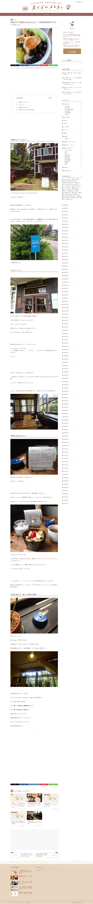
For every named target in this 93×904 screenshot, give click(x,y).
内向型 (72, 133)
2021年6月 (65, 323)
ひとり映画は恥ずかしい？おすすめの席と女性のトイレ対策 (72, 93)
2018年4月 (65, 426)
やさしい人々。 (22, 104)
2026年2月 (65, 221)
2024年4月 (65, 262)
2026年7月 (65, 208)
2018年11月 (66, 407)
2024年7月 (65, 253)
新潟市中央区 (73, 155)
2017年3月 (65, 468)
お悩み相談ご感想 (65, 182)
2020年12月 (66, 343)
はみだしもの (72, 182)
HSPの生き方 (72, 104)
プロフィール (57, 14)
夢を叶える (77, 189)
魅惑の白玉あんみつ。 (24, 107)
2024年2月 (65, 269)
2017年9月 (65, 448)
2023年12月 (66, 272)
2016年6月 (65, 493)
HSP (70, 179)
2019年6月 (65, 388)
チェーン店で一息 (70, 184)
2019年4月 (65, 394)
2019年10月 (66, 378)
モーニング (64, 187)
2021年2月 (65, 336)
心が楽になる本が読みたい (67, 192)
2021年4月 (65, 330)
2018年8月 (65, 413)
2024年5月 (65, 259)
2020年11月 (66, 346)
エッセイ (72, 129)
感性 (63, 194)
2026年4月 (65, 214)
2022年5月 (65, 294)
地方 (73, 189)
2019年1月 (65, 400)
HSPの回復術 (73, 112)
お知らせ (72, 120)
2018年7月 (65, 416)
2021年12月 (66, 304)
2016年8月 (65, 487)
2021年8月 (65, 317)
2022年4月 (65, 298)
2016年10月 (66, 481)
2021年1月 (65, 339)
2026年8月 (65, 205)
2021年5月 (65, 327)
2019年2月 (65, 397)
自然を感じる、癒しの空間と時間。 (27, 109)
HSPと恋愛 (73, 107)
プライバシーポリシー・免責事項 (23, 902)
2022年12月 (66, 282)
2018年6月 (65, 420)
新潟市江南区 (73, 159)
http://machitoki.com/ (16, 725)
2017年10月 (66, 445)
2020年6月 (65, 362)
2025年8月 (65, 230)
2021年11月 (66, 307)
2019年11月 (66, 375)
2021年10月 (66, 310)
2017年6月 (65, 458)
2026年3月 (65, 217)
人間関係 (73, 114)
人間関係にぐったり (76, 187)
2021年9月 (65, 314)
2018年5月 (65, 423)
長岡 (73, 164)
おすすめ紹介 (72, 117)
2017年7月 (65, 455)
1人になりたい (65, 179)
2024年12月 (66, 240)
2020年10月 (66, 349)
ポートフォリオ (67, 14)
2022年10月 (66, 285)
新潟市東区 (73, 158)
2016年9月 (65, 484)
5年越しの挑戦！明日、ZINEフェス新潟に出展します (72, 74)
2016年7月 (65, 490)
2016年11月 (66, 477)
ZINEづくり (73, 138)
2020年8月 (65, 355)
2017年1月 (65, 474)
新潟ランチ (77, 194)
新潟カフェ (71, 194)
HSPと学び (73, 106)
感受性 (80, 192)
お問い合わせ (77, 14)
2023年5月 (65, 275)
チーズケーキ (77, 184)
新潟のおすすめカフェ (72, 148)
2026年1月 (65, 224)
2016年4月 (65, 500)
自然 (78, 197)
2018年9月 (65, 410)
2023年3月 (65, 278)
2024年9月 (65, 246)
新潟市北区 (73, 156)
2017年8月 (65, 452)
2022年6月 (65, 291)
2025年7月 (65, 234)
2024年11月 (66, 243)
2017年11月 (66, 442)
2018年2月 (65, 432)
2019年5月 (65, 391)
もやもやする (78, 182)
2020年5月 (65, 365)
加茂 (11, 19)
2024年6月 (65, 256)
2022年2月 (65, 301)
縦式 (63, 197)
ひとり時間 (72, 126)
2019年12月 (66, 371)
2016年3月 (65, 503)
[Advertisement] (34, 82)
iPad (78, 179)
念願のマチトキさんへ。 (24, 102)
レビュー (69, 187)
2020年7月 (65, 359)
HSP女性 (74, 179)
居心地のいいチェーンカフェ (72, 141)
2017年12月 (66, 439)
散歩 (67, 194)
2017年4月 (65, 464)
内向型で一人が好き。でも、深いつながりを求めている (72, 88)
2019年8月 (65, 384)
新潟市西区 (73, 161)
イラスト (64, 184)
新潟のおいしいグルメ (72, 144)
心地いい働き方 (75, 192)
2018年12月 (66, 404)
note (37, 14)
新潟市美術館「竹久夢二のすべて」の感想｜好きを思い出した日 (72, 83)
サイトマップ (13, 902)
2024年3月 (65, 266)
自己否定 (74, 197)
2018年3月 (65, 429)
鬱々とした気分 (70, 199)
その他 (72, 123)
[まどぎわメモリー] (46, 12)
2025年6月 (65, 237)
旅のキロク (72, 167)
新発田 (73, 162)
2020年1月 (65, 368)
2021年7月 (65, 320)
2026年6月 (65, 211)
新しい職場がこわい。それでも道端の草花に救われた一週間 (72, 78)
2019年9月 (65, 381)
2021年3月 (65, 333)
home (16, 14)
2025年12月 (66, 227)
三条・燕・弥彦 (73, 150)
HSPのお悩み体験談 (73, 109)
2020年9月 (65, 352)
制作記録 (72, 136)
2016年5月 (65, 497)
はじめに (47, 14)
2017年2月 (65, 471)
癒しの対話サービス (72, 170)
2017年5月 (65, 461)
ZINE (26, 14)
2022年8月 (65, 288)
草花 (81, 197)
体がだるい (64, 189)
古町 (73, 153)
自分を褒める (68, 197)
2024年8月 (65, 250)
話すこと (64, 199)
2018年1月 (65, 436)
